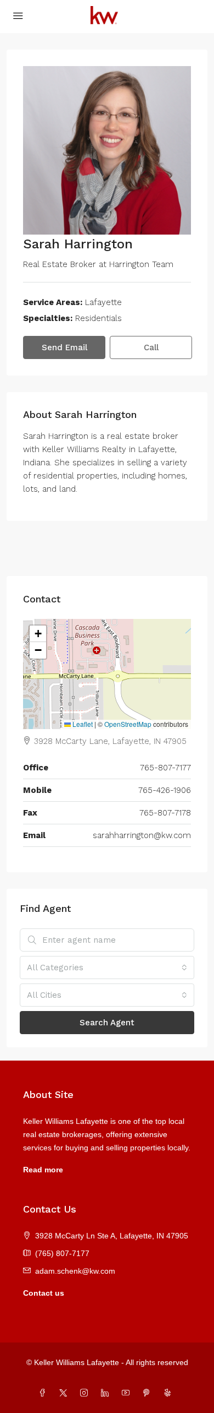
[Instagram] (86, 1393)
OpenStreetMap (127, 724)
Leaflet (82, 724)
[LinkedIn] (107, 1393)
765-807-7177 (165, 768)
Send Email (64, 347)
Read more (43, 1169)
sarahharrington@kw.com (142, 835)
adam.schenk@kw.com (75, 1271)
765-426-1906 (164, 790)
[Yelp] (170, 1393)
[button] (38, 634)
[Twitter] (65, 1393)
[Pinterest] (149, 1393)
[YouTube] (128, 1393)
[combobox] (107, 967)
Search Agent (107, 1023)
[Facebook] (44, 1393)
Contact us (43, 1293)
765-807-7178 (165, 813)
